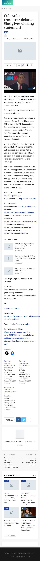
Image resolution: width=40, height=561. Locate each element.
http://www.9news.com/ (27, 206)
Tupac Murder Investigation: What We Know (25, 269)
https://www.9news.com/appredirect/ (18, 227)
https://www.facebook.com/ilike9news (19, 212)
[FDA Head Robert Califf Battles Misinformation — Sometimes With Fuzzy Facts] (28, 512)
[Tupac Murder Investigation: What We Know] (8, 271)
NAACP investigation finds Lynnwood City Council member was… (24, 246)
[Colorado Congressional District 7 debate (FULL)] (26, 372)
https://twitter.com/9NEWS (20, 215)
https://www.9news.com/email (16, 233)
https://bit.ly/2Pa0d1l (12, 196)
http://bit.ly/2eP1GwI (27, 199)
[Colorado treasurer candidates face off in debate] (11, 372)
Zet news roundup (23, 324)
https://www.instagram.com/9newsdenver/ (20, 221)
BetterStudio (25, 556)
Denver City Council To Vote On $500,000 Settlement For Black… (25, 258)
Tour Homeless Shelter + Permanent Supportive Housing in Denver (11, 462)
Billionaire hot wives (12, 308)
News (6, 32)
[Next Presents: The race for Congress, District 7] (11, 398)
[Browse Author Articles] (20, 434)
